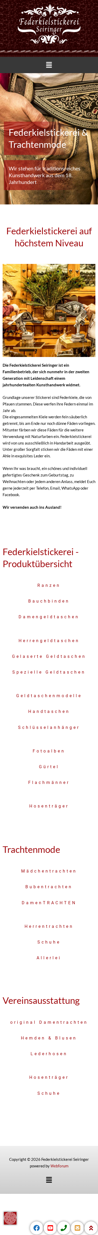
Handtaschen (49, 711)
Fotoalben (49, 751)
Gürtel (49, 766)
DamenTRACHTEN (49, 902)
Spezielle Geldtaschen (49, 672)
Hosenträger (49, 806)
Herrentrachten (49, 926)
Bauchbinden (49, 601)
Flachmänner (49, 782)
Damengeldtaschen (49, 616)
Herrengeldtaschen (49, 640)
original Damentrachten (49, 1022)
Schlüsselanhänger (49, 727)
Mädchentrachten (49, 871)
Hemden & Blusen (49, 1038)
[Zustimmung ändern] (10, 1218)
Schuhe (49, 942)
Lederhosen (49, 1053)
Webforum (59, 1166)
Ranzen (49, 585)
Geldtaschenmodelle (49, 695)
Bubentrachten (49, 886)
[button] (49, 65)
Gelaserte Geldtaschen (49, 656)
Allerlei (49, 957)
